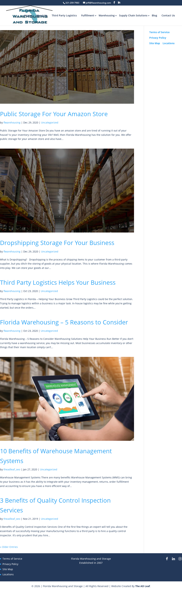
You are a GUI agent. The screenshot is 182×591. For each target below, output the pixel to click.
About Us (41, 15)
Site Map (154, 43)
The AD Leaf (142, 586)
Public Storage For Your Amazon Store (54, 114)
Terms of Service (159, 32)
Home (28, 15)
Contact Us (168, 15)
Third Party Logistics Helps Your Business (58, 282)
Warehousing (107, 15)
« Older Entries (9, 547)
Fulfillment (87, 15)
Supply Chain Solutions (133, 15)
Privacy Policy (157, 37)
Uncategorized (49, 122)
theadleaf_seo (12, 469)
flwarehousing (12, 122)
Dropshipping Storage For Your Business (57, 243)
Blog (154, 15)
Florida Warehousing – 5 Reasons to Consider (64, 322)
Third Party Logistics (64, 15)
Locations (169, 43)
